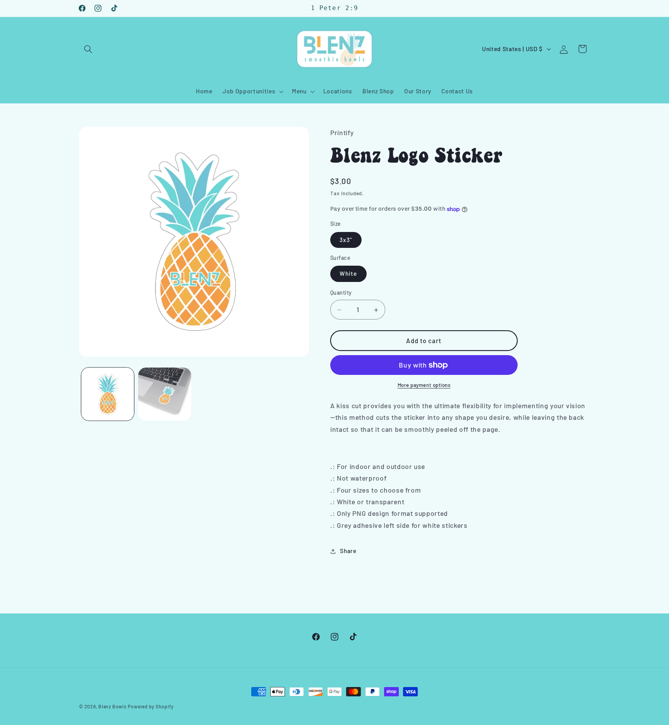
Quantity (341, 293)
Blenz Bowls (112, 706)
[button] (88, 49)
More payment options (424, 385)
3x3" (346, 239)
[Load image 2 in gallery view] (164, 394)
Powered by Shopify (150, 706)
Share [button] (348, 551)
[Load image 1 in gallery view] (107, 394)
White (348, 273)
